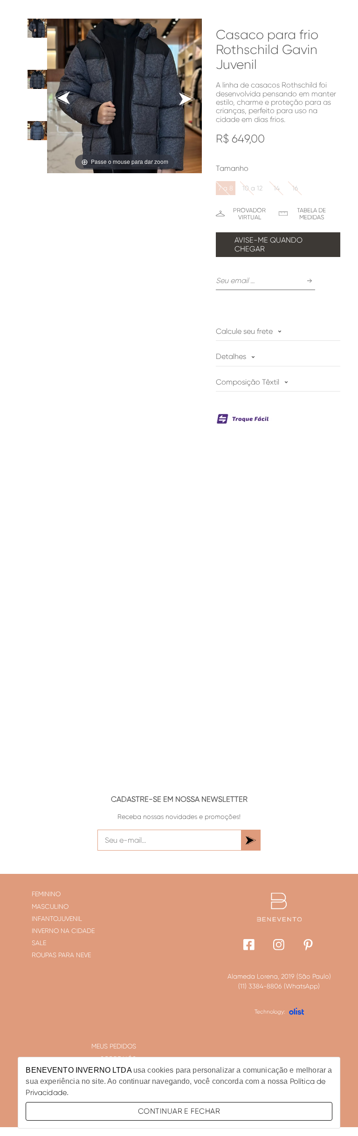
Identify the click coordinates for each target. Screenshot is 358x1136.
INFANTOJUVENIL (57, 918)
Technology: (270, 1011)
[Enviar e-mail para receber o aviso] (309, 281)
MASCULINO (50, 906)
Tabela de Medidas (311, 214)
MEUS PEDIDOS (113, 1046)
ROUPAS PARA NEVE (61, 955)
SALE (39, 943)
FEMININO (46, 894)
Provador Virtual (249, 214)
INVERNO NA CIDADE (63, 930)
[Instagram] (279, 946)
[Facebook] (249, 946)
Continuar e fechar (179, 1111)
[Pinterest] (309, 946)
